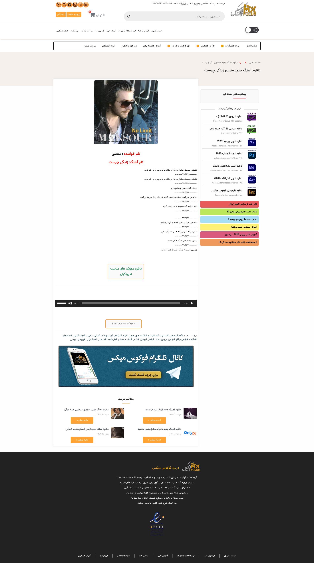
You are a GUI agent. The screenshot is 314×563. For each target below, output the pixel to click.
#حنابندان (68, 336)
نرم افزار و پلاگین (129, 46)
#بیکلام (118, 336)
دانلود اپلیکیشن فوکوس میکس (227, 191)
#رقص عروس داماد (165, 340)
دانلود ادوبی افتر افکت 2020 (228, 178)
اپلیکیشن (74, 30)
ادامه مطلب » (154, 420)
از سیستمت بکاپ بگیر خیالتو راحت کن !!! (238, 242)
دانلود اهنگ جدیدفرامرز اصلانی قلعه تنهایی (87, 429)
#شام (136, 340)
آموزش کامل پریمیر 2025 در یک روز (241, 234)
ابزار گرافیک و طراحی (181, 46)
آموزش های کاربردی (152, 46)
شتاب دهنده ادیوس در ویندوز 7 (242, 219)
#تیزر (76, 336)
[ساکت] (70, 303)
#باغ (125, 336)
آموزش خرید (111, 30)
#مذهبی (102, 340)
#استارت (164, 336)
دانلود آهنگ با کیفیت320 (123, 324)
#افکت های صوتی (138, 336)
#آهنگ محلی (176, 336)
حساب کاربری (157, 30)
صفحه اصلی (251, 46)
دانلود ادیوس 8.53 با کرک (229, 117)
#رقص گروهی (147, 340)
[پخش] (192, 303)
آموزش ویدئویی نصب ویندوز (244, 227)
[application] (126, 303)
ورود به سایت (74, 14)
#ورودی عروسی (78, 340)
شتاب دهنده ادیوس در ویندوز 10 (242, 212)
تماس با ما (100, 30)
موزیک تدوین (90, 46)
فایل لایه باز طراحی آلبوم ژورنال (243, 204)
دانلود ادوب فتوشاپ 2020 (229, 154)
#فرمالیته (112, 340)
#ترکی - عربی (93, 336)
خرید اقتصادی (108, 46)
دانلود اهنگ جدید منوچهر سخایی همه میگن (86, 410)
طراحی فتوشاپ (208, 46)
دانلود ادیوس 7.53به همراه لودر (226, 129)
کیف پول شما (143, 30)
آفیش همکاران (62, 30)
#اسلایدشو (153, 336)
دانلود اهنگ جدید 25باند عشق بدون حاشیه (159, 429)
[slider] (62, 303)
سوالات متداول (87, 30)
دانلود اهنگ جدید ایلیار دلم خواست (163, 410)
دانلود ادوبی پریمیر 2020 (229, 141)
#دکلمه (193, 340)
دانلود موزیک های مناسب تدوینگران (126, 271)
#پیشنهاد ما (107, 336)
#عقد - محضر (125, 340)
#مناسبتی (92, 340)
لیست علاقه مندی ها (127, 30)
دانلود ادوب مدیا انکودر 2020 (227, 166)
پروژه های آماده (232, 46)
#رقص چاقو (182, 340)
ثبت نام (60, 14)
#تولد (82, 336)
